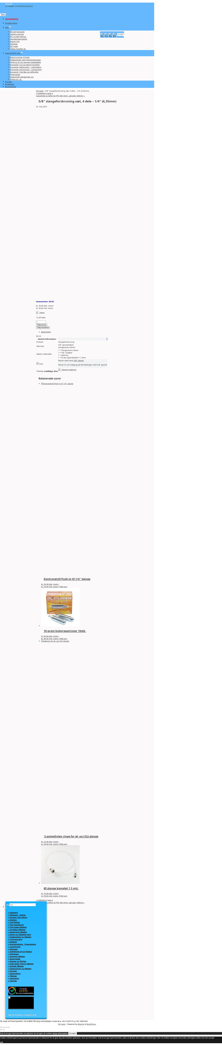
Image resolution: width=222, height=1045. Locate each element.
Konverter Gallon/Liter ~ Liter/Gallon (25, 67)
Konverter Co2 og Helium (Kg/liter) (25, 65)
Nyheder (14, 44)
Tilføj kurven (41, 325)
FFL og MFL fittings (18, 36)
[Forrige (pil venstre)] (1, 1029)
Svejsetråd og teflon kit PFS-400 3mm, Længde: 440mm (60, 96)
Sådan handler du (18, 49)
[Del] (6, 1027)
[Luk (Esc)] (9, 1027)
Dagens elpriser (17, 34)
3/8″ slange (78, 360)
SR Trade (14, 46)
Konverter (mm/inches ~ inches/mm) (26, 69)
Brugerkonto (10, 86)
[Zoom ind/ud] (1, 1027)
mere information (60, 1033)
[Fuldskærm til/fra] (4, 1027)
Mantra (81, 1024)
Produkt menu (11, 23)
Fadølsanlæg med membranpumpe (25, 60)
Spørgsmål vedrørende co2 (22, 77)
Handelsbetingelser (18, 39)
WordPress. (91, 1024)
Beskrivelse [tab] (46, 332)
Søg (7, 904)
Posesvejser (15, 74)
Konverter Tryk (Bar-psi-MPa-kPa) (24, 72)
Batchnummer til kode (19, 57)
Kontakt (8, 82)
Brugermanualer (17, 32)
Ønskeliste (9, 84)
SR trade (8, 4)
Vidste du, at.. (16, 79)
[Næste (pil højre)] (4, 1029)
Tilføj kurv (63, 896)
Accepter (72, 1033)
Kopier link (15, 41)
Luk (1, 1042)
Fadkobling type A (44, 93)
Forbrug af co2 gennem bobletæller (25, 62)
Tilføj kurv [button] (63, 586)
